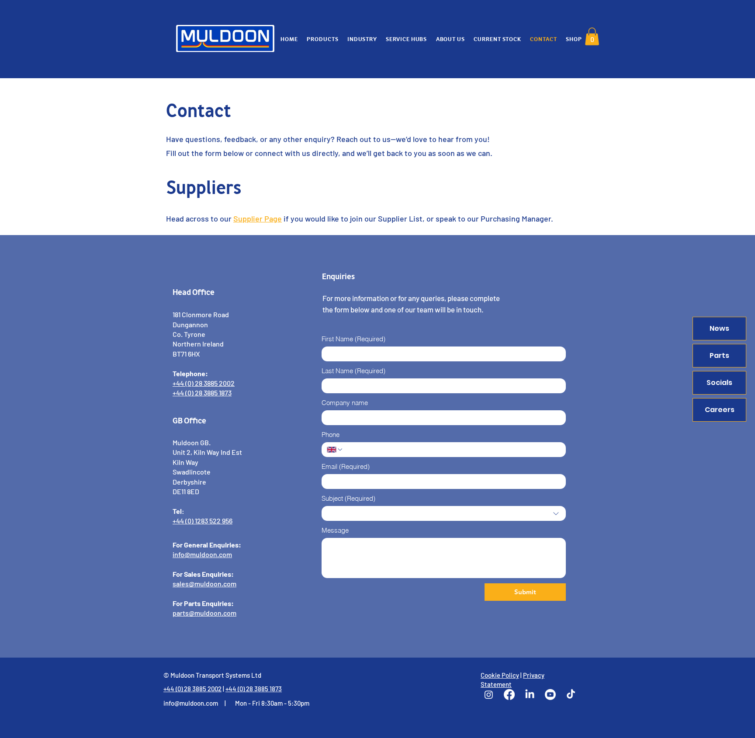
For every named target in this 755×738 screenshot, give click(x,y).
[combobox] (444, 513)
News (719, 328)
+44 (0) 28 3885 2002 (192, 689)
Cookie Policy (500, 675)
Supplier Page (257, 218)
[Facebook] (509, 694)
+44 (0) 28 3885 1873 (253, 689)
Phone (330, 434)
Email (346, 466)
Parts (719, 355)
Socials (719, 383)
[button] (592, 36)
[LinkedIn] (529, 694)
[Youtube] (550, 694)
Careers (719, 410)
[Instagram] (488, 694)
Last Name (353, 371)
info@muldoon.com (190, 703)
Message (335, 530)
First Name (353, 339)
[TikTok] (570, 694)
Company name (345, 402)
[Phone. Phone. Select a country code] (335, 449)
